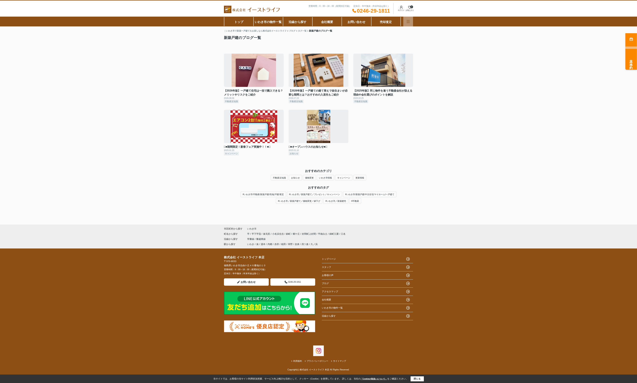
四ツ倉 (305, 244)
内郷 (270, 244)
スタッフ (326, 267)
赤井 (276, 244)
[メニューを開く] (408, 21)
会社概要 (327, 22)
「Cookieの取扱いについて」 (374, 379)
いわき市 (251, 228)
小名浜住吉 (278, 234)
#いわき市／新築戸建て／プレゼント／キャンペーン (314, 194)
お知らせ (295, 178)
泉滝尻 (267, 234)
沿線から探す (298, 22)
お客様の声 (327, 275)
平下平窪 (257, 234)
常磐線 (251, 239)
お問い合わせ (356, 22)
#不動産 (355, 201)
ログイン (401, 10)
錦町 (288, 234)
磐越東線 (261, 239)
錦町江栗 (334, 234)
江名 (343, 234)
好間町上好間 (309, 234)
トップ (238, 22)
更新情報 (359, 178)
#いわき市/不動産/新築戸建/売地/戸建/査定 (263, 194)
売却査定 (386, 22)
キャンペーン (343, 178)
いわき (250, 244)
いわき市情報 (325, 178)
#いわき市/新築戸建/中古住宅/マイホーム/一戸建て (369, 194)
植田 (283, 244)
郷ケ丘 (296, 234)
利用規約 (297, 361)
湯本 (263, 244)
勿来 (297, 244)
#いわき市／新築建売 (335, 201)
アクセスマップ (330, 291)
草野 (290, 244)
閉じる (417, 378)
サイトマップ (339, 361)
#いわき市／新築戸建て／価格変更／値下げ (299, 201)
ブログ (325, 283)
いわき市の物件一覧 (268, 22)
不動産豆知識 (279, 178)
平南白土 (323, 234)
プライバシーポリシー (317, 361)
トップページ (329, 259)
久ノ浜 (314, 244)
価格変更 (309, 178)
